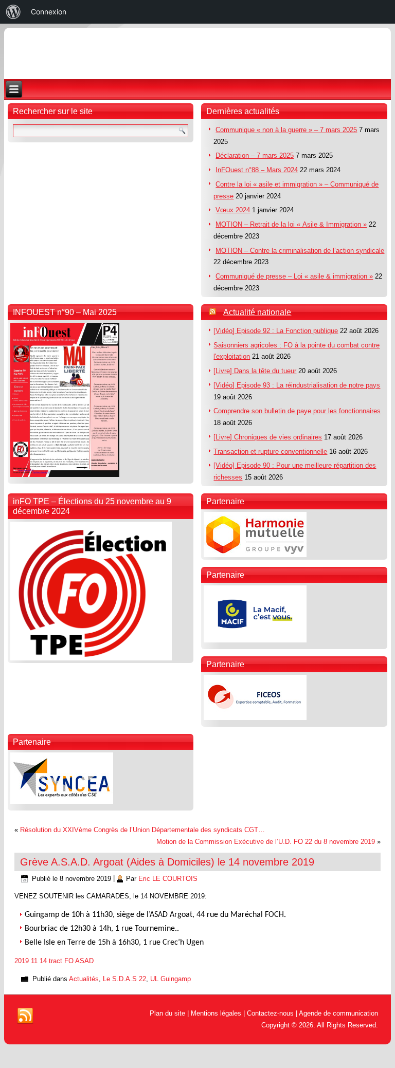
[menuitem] (13, 12)
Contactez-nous (270, 1013)
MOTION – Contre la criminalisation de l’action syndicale (300, 250)
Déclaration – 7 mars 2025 (255, 155)
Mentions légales (216, 1013)
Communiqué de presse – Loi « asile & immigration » (294, 276)
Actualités (84, 979)
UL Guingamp (170, 979)
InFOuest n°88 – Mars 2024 (257, 170)
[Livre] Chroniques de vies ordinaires (267, 437)
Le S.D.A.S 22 (124, 979)
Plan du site (167, 1013)
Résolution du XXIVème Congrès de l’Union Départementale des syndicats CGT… (142, 830)
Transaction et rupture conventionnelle (270, 451)
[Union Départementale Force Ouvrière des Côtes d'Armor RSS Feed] (25, 1016)
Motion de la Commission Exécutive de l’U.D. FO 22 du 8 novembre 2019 (265, 841)
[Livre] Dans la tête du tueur (254, 371)
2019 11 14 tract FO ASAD (54, 961)
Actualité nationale (257, 312)
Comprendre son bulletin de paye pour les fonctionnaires (297, 411)
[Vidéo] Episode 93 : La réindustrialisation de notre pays (296, 385)
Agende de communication (338, 1013)
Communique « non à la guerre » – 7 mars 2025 (286, 130)
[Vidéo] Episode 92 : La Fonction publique (275, 331)
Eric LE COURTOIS (168, 878)
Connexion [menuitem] (48, 11)
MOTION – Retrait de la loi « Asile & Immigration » (291, 224)
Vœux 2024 (233, 210)
